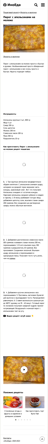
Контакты (7, 438)
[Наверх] (42, 439)
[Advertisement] (24, 93)
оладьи (12, 258)
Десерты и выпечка (11, 57)
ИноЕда (14, 5)
